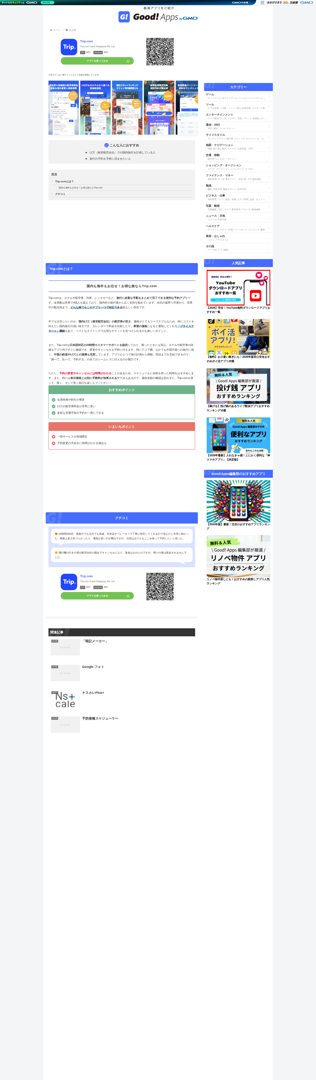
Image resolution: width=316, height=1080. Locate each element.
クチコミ (60, 193)
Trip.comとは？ (64, 181)
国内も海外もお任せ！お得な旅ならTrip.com (80, 187)
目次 (54, 174)
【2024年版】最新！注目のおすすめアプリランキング (238, 526)
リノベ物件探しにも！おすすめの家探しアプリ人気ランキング (238, 581)
